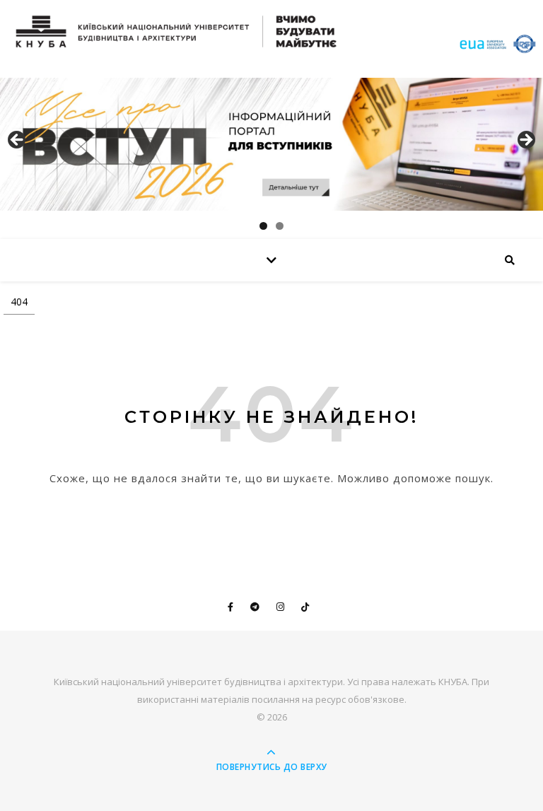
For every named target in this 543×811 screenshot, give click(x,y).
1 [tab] (263, 226)
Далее (525, 140)
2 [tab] (280, 226)
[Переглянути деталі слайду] (271, 144)
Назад (17, 140)
